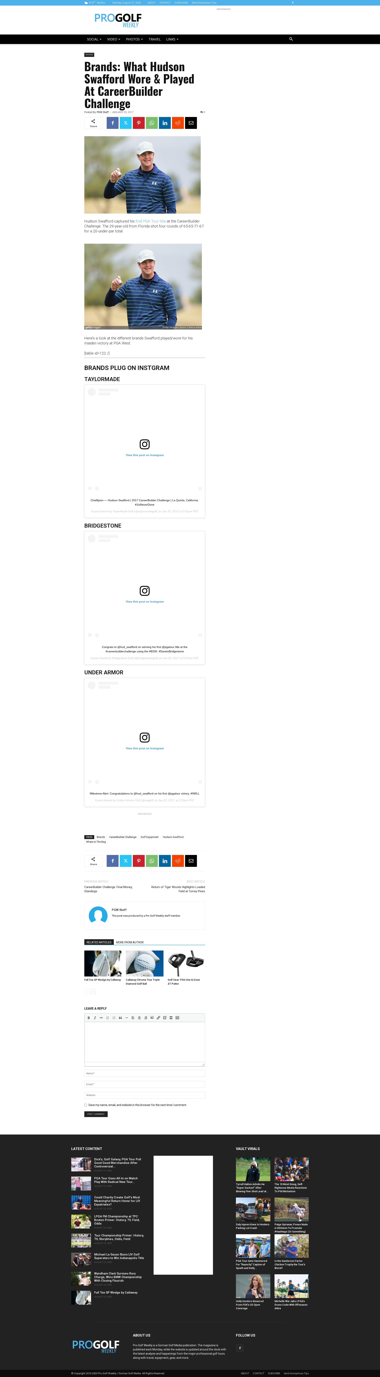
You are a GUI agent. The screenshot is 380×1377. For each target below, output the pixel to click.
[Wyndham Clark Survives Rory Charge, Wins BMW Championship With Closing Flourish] (81, 1279)
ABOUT (152, 2)
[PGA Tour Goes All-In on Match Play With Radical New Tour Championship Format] (81, 1183)
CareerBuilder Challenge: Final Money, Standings (108, 889)
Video (112, 39)
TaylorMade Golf (123, 511)
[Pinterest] (139, 123)
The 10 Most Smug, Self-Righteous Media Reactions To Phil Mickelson (291, 1188)
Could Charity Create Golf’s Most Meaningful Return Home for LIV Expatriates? (117, 1201)
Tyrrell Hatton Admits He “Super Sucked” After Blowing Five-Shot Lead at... (252, 1188)
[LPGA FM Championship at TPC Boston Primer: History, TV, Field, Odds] (81, 1221)
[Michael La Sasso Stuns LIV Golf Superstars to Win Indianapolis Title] (81, 1260)
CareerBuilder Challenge (122, 837)
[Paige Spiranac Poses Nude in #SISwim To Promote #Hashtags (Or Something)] (292, 1209)
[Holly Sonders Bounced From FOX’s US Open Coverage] (253, 1286)
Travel (155, 39)
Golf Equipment (150, 837)
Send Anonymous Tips (204, 2)
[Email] (191, 123)
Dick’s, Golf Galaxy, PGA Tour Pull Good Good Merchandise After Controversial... (117, 1163)
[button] (291, 39)
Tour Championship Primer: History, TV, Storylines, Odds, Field (119, 1237)
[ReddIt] (178, 123)
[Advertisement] (224, 20)
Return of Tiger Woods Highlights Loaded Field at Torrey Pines (178, 889)
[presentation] (88, 1017)
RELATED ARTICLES (99, 942)
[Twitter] (126, 123)
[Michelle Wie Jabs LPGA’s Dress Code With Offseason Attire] (292, 1286)
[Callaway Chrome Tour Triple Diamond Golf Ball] (144, 963)
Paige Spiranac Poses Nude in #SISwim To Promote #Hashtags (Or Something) (291, 1228)
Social (92, 39)
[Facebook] (293, 3)
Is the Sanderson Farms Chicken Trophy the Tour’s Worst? (290, 1264)
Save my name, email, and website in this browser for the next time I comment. (137, 1105)
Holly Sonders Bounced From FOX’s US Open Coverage (250, 1305)
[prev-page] (86, 991)
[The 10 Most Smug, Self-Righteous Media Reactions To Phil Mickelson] (292, 1169)
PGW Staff (103, 112)
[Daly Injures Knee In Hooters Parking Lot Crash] (253, 1209)
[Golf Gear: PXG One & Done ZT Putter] (186, 963)
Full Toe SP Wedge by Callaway (102, 979)
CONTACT (165, 2)
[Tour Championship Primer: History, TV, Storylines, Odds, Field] (81, 1241)
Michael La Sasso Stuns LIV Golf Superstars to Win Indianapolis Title (119, 1256)
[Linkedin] (165, 123)
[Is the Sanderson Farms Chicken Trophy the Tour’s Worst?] (292, 1246)
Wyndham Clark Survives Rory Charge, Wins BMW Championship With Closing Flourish (118, 1277)
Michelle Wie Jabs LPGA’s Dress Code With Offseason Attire (291, 1305)
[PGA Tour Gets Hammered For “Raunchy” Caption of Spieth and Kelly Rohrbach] (253, 1246)
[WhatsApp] (152, 123)
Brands (89, 55)
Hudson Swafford (173, 837)
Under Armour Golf (128, 800)
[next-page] (93, 991)
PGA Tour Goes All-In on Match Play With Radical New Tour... (116, 1180)
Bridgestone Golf (122, 658)
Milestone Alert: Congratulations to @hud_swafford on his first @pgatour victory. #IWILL (145, 793)
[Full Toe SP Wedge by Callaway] (103, 963)
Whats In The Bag (96, 841)
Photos (133, 39)
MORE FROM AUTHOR (130, 942)
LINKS (170, 39)
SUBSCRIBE (181, 2)
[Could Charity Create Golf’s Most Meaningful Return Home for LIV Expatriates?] (81, 1202)
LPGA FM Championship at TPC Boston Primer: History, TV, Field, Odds (117, 1220)
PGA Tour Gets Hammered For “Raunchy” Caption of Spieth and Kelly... (251, 1264)
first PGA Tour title (151, 221)
